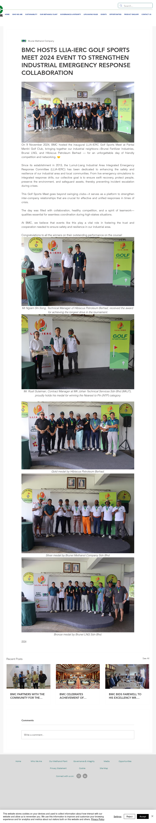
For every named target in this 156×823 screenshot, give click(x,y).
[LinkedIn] (85, 776)
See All (146, 658)
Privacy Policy (97, 819)
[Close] (152, 816)
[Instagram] (78, 776)
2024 (23, 641)
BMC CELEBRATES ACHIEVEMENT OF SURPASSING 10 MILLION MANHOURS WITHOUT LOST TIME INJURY (76, 695)
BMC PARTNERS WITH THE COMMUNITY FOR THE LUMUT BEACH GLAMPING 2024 (27, 695)
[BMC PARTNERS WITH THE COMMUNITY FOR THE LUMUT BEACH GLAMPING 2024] (28, 676)
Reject (129, 816)
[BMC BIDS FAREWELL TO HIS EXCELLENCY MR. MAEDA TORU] (127, 676)
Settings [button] (117, 816)
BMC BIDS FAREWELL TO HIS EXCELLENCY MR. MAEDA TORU (125, 695)
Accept (143, 816)
